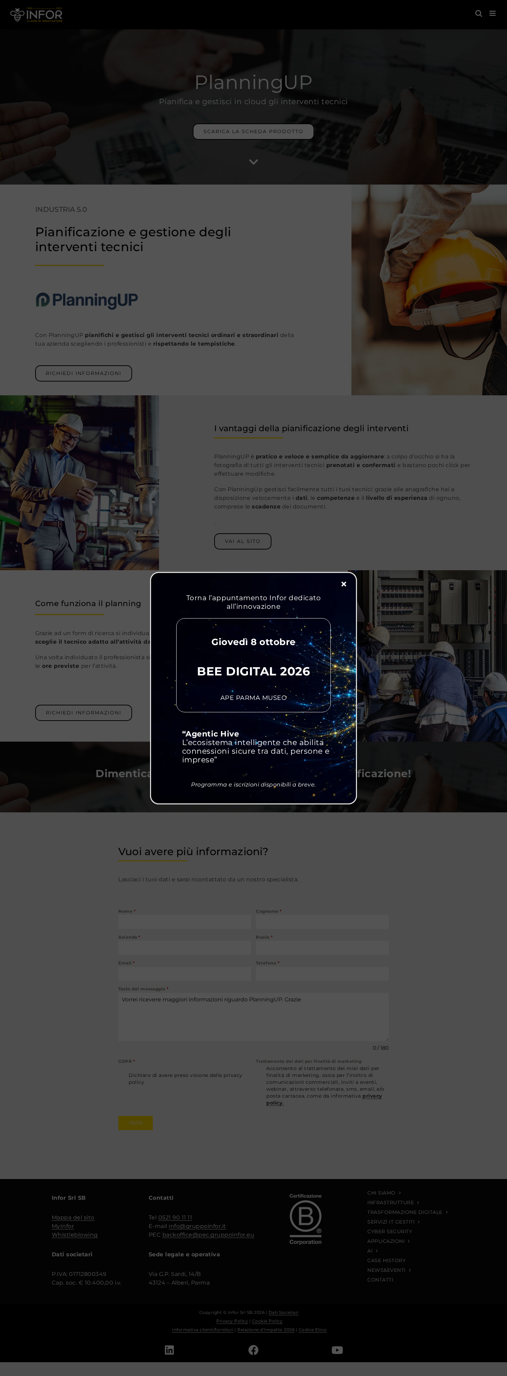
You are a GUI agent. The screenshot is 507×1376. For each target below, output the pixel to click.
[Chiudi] (343, 584)
